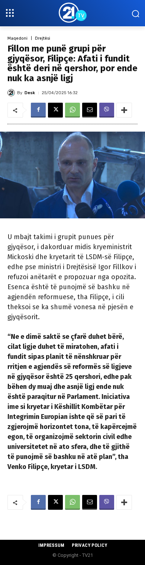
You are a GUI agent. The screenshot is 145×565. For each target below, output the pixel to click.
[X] (55, 110)
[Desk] (12, 92)
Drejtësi (42, 38)
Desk (30, 93)
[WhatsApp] (72, 110)
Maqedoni (17, 38)
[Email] (89, 110)
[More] (124, 110)
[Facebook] (38, 110)
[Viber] (106, 110)
